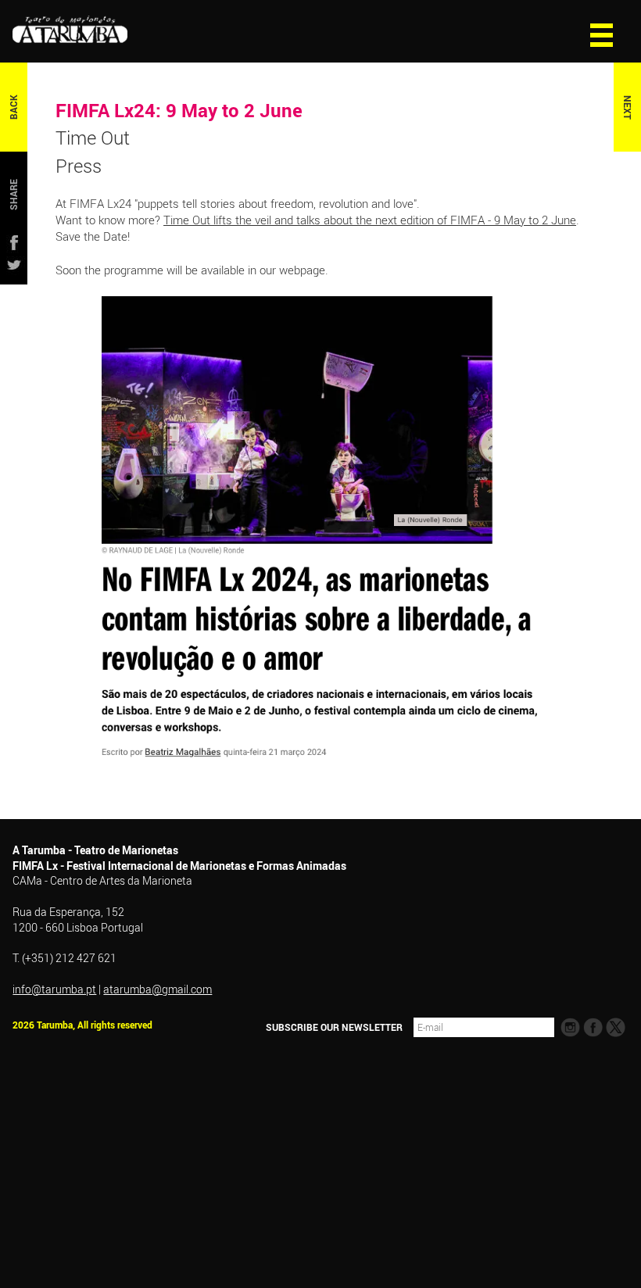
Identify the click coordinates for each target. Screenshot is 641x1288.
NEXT (627, 107)
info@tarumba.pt (54, 989)
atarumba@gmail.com (157, 989)
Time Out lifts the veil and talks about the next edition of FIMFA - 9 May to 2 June (369, 219)
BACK (13, 107)
